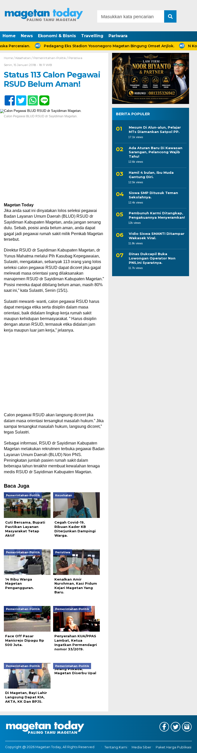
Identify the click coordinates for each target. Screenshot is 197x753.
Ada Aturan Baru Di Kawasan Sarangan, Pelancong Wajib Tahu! (155, 152)
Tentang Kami (115, 747)
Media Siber (141, 747)
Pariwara (118, 35)
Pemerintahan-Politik (49, 58)
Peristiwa (75, 58)
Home (9, 35)
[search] (170, 16)
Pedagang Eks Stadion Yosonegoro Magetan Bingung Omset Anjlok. (100, 46)
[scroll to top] (186, 745)
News (27, 35)
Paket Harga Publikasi (173, 747)
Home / (9, 58)
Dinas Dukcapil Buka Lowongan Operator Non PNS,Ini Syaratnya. (152, 258)
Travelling (92, 35)
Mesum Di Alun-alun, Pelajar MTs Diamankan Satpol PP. (155, 129)
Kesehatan (23, 58)
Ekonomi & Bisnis (57, 35)
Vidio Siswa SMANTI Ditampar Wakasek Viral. (156, 235)
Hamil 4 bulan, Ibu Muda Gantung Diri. (151, 174)
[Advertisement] (54, 164)
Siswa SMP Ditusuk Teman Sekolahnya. (153, 195)
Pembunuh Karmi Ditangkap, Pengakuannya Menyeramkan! (157, 215)
